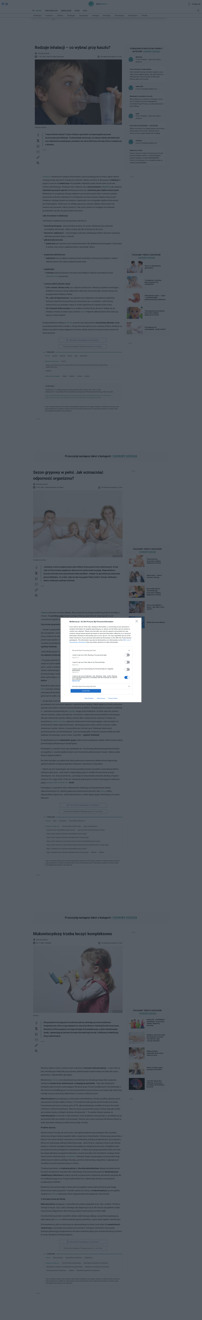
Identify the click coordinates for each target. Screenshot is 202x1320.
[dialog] (101, 660)
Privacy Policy (113, 698)
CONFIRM (86, 691)
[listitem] (101, 650)
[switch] (127, 655)
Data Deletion (89, 698)
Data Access (101, 698)
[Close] (137, 622)
